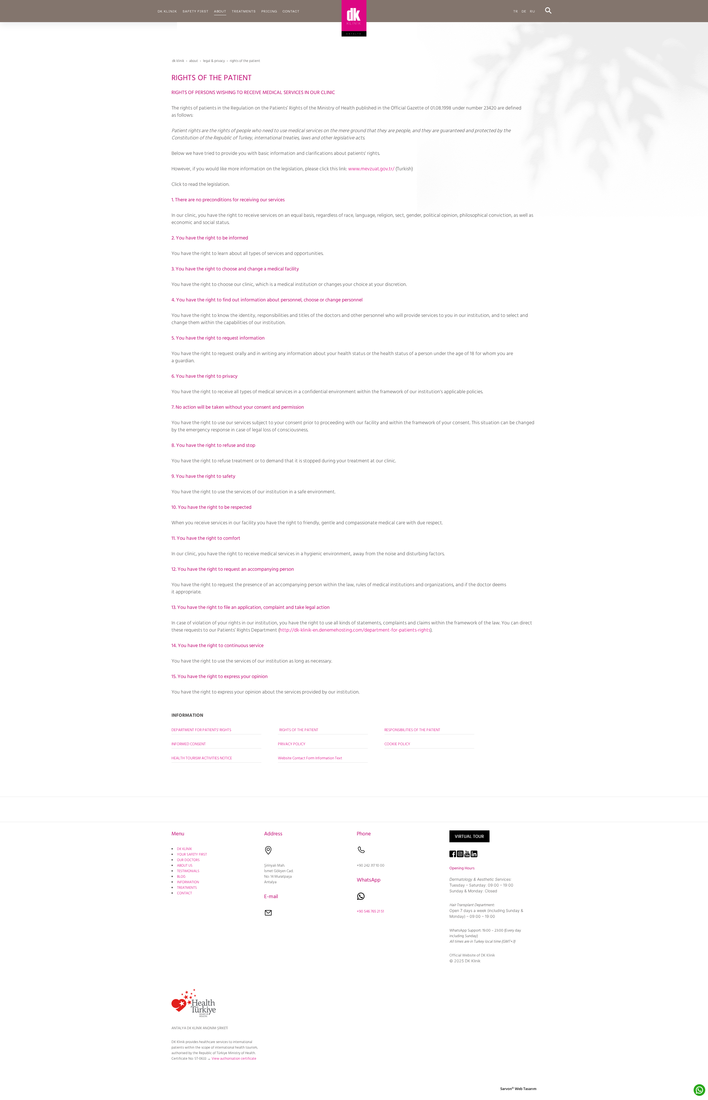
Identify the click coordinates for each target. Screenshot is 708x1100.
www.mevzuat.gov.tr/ (371, 168)
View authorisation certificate (234, 1058)
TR (515, 11)
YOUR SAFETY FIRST (192, 854)
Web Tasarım (526, 1089)
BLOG (181, 876)
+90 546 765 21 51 (370, 911)
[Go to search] (548, 11)
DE (524, 11)
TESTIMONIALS (188, 871)
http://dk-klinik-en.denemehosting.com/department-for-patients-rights (355, 630)
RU (532, 11)
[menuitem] (167, 11)
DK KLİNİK (184, 848)
